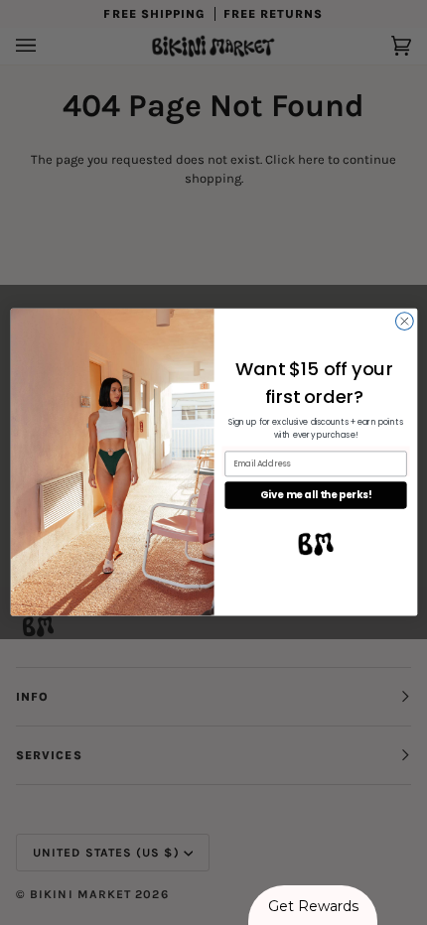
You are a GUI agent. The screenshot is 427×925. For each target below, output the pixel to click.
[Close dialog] (404, 321)
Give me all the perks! (314, 495)
